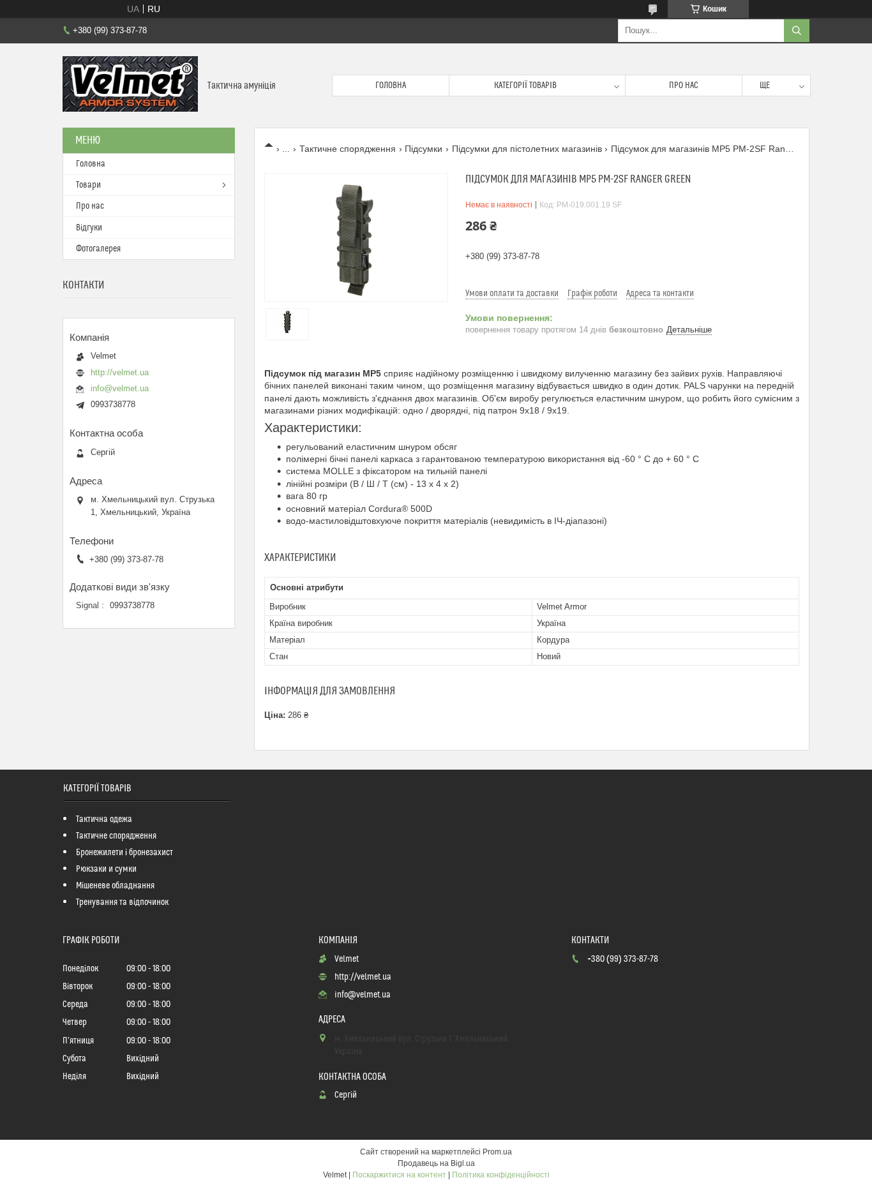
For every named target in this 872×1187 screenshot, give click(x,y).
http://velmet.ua (120, 372)
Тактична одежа (104, 819)
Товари (88, 185)
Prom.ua (497, 1151)
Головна (390, 85)
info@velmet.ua (120, 388)
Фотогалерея (98, 249)
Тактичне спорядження (347, 149)
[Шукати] (796, 30)
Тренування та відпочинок (122, 902)
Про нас (683, 85)
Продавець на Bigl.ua (436, 1163)
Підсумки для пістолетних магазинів (527, 149)
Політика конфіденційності (501, 1174)
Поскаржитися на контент (399, 1174)
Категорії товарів (525, 85)
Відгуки (89, 228)
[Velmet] (130, 85)
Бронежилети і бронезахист (124, 852)
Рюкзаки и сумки (106, 869)
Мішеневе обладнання (115, 886)
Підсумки (423, 149)
